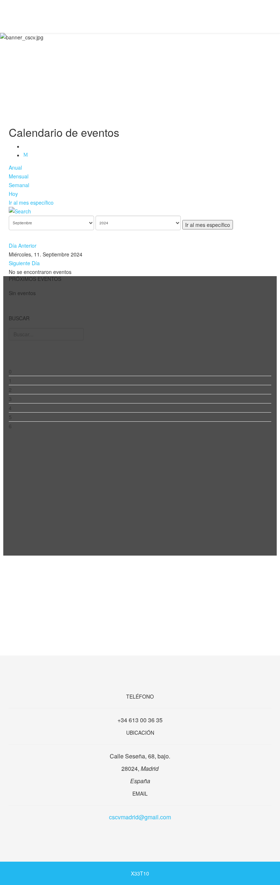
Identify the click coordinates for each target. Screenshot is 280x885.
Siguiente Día (24, 263)
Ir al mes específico (31, 202)
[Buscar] (140, 211)
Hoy (13, 193)
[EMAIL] (26, 155)
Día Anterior (22, 245)
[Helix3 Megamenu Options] (268, 16)
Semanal (19, 185)
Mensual (18, 176)
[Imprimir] (26, 146)
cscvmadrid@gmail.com (140, 817)
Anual (15, 167)
